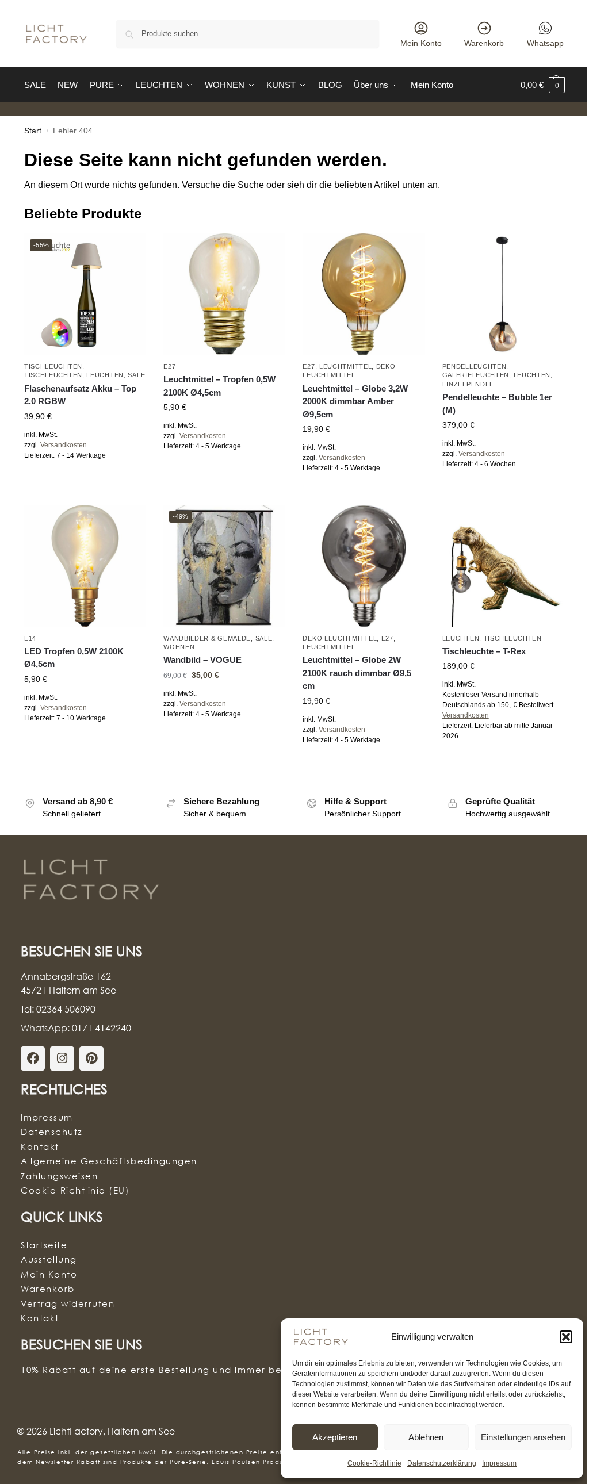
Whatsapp (545, 43)
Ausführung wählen (85, 480)
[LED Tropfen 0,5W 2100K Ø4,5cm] (85, 566)
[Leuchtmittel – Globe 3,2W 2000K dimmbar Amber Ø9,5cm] (363, 294)
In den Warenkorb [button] (224, 471)
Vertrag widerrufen (67, 1303)
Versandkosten (63, 445)
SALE (136, 374)
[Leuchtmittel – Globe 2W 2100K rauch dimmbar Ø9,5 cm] (363, 566)
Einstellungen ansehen (523, 1437)
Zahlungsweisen (59, 1176)
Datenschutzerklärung (441, 1463)
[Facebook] (33, 1058)
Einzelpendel (468, 384)
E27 (169, 366)
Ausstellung (49, 1259)
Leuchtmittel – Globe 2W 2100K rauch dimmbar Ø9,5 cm (357, 673)
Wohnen (178, 646)
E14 (30, 638)
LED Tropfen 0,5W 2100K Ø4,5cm (74, 657)
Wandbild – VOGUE (202, 660)
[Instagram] (62, 1058)
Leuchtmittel (345, 366)
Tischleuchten (53, 366)
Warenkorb (484, 43)
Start (32, 130)
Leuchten (105, 374)
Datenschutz (51, 1131)
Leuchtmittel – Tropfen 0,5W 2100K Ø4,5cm (219, 385)
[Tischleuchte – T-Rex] (503, 566)
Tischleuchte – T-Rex (484, 651)
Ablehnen (425, 1437)
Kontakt (40, 1146)
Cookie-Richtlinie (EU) (75, 1190)
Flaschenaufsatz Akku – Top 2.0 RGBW (80, 395)
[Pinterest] (91, 1058)
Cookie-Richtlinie (374, 1463)
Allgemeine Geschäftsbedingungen (109, 1161)
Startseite (44, 1245)
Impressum (499, 1463)
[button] (566, 1337)
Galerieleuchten (476, 374)
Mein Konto (421, 43)
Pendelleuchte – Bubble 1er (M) (497, 403)
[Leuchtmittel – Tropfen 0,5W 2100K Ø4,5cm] (224, 294)
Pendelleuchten (474, 366)
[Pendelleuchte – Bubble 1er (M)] (503, 294)
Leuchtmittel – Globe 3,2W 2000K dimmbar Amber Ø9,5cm (355, 401)
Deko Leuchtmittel (340, 638)
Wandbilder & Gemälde (207, 638)
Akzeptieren (334, 1437)
